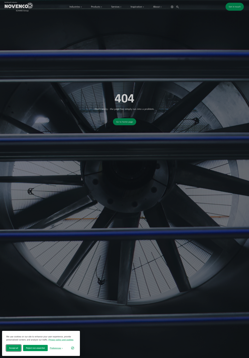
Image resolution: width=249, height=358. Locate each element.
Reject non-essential (35, 347)
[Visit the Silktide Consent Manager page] (73, 348)
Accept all (13, 347)
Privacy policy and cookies (61, 339)
